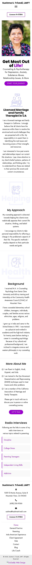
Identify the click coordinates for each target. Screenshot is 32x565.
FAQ (16, 541)
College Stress (9, 448)
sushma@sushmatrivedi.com (16, 511)
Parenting (16, 531)
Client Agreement (16, 538)
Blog (16, 547)
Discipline (7, 440)
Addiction (7, 473)
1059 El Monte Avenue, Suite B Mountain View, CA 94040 (16, 494)
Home (16, 525)
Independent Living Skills (13, 465)
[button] (16, 6)
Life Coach (16, 551)
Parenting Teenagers (11, 456)
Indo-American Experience (16, 535)
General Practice (16, 528)
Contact (16, 544)
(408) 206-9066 (16, 503)
